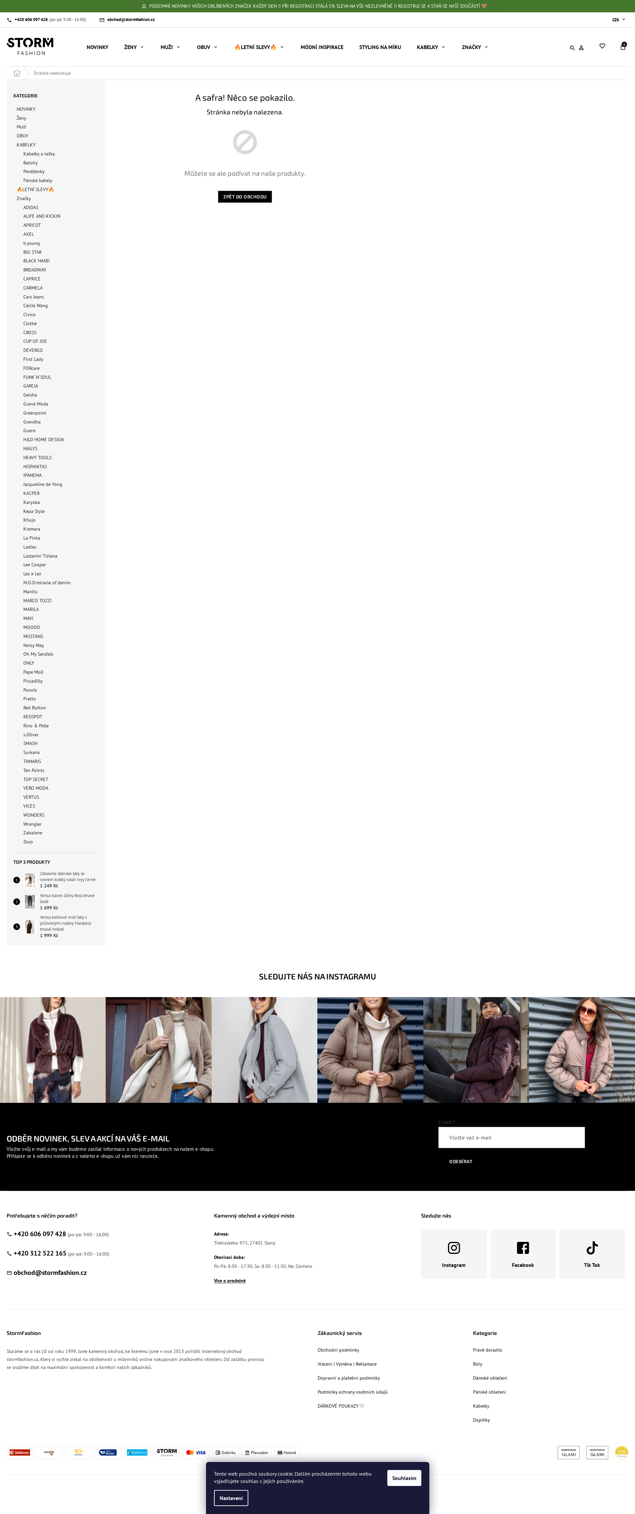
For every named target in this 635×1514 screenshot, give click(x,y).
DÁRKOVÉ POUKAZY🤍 (341, 1406)
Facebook (523, 1265)
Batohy (30, 163)
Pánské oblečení (489, 1392)
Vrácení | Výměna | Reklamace (347, 1364)
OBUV (22, 136)
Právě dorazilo (487, 1350)
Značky (24, 198)
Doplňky (481, 1420)
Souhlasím (404, 1478)
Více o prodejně (230, 1281)
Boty (477, 1364)
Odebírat (460, 1161)
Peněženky (34, 171)
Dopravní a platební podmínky (349, 1378)
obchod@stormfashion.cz (50, 1273)
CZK (616, 20)
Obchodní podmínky (338, 1350)
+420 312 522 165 (40, 1253)
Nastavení (231, 1498)
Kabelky (481, 1406)
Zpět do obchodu (245, 196)
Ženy (21, 118)
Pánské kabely (37, 180)
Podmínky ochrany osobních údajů (353, 1392)
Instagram (454, 1265)
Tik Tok (592, 1265)
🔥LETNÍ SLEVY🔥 (35, 189)
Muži (21, 127)
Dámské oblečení (490, 1378)
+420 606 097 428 (40, 1234)
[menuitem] (97, 47)
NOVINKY (26, 109)
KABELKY (26, 145)
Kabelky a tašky (39, 154)
